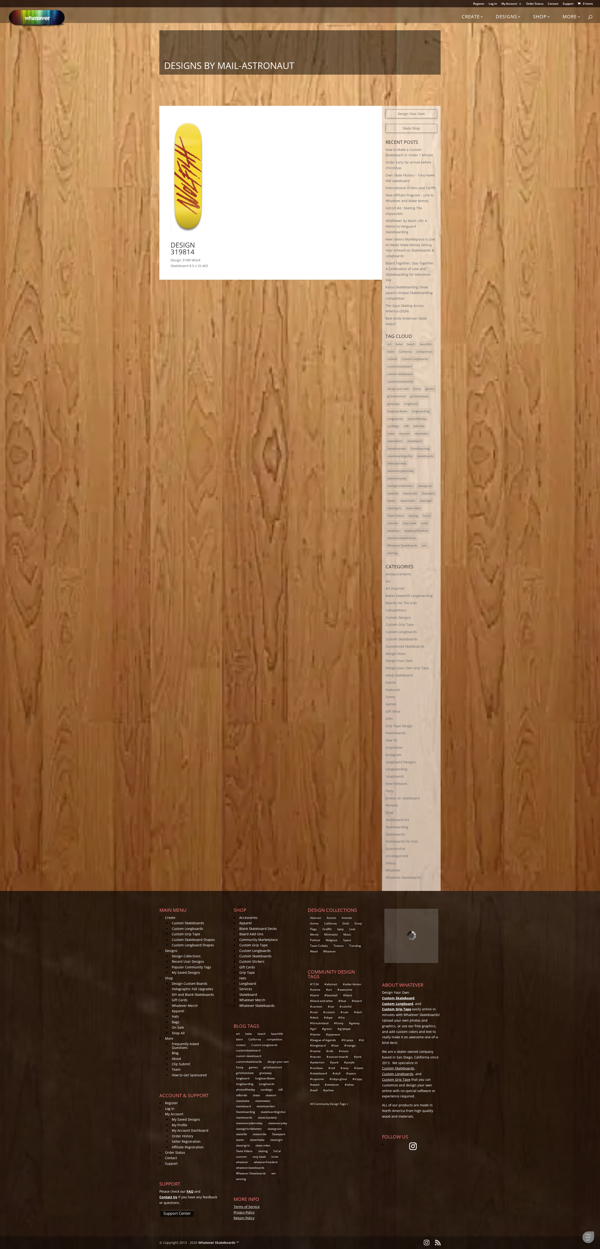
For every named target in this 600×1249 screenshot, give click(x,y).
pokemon (318, 1062)
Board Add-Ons (251, 934)
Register (478, 4)
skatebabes (394, 441)
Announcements (398, 574)
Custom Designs (398, 617)
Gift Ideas (393, 711)
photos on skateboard (403, 798)
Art (388, 581)
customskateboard (399, 366)
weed (315, 1085)
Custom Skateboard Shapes (193, 939)
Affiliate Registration (188, 1147)
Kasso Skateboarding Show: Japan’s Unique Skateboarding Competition (409, 293)
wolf (315, 1090)
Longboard (247, 983)
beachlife (426, 344)
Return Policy (244, 1218)
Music (347, 934)
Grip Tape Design (399, 726)
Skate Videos (395, 516)
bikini (390, 352)
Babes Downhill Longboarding (409, 595)
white (350, 1085)
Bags (175, 1022)
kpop (340, 929)
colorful (347, 1006)
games (429, 389)
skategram (425, 486)
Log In (493, 4)
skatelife (392, 493)
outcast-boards (338, 1057)
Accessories (248, 917)
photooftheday (417, 419)
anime (316, 990)
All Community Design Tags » (329, 1104)
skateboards (425, 456)
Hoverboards (396, 733)
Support (568, 4)
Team (176, 1069)
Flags (313, 929)
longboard (411, 404)
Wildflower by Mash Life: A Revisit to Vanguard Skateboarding (406, 226)
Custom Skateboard (398, 998)
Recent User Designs (188, 961)
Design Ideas (396, 653)
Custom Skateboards (402, 639)
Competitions (396, 610)
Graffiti (327, 929)
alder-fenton (353, 984)
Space (347, 940)
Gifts (389, 718)
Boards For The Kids (401, 603)
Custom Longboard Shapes (193, 945)
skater (391, 501)
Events (391, 682)
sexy (346, 1068)
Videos (391, 863)
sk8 (406, 426)
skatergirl (426, 501)
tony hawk (409, 523)
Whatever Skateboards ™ (218, 1242)
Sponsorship (395, 848)
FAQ (190, 1191)
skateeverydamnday (400, 471)
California (405, 352)
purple (350, 1062)
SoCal (426, 516)
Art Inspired (395, 588)
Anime (314, 923)
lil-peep (348, 1040)
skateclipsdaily (396, 463)
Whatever (393, 870)
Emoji (358, 923)
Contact (553, 4)
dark (359, 1012)
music (345, 1051)
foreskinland (320, 1023)
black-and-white (322, 1001)
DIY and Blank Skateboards (193, 994)
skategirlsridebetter (400, 486)
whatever (393, 531)
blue (343, 1001)
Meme (314, 934)
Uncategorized (397, 856)
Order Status (535, 4)
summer (392, 523)
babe (399, 344)
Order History (182, 1136)
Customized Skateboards (405, 646)
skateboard (414, 441)
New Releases (396, 783)
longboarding (420, 411)
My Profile (179, 1125)
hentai (316, 1034)
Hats (175, 1016)
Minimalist (331, 934)
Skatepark (428, 493)
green (328, 1029)
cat (332, 1006)
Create (471, 16)
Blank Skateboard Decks (258, 928)
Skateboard (248, 994)
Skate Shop (411, 128)
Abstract (315, 918)
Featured (393, 690)
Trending (355, 946)
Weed (314, 951)
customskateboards (400, 381)
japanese (334, 1034)
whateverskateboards (401, 538)
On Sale (178, 1027)
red (332, 1068)
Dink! (345, 923)
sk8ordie (418, 426)
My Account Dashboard (190, 1130)
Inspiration (394, 747)
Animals (347, 918)
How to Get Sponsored (189, 1075)
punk (335, 1062)
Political (315, 940)
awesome (346, 990)
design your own (398, 389)
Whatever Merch (185, 1005)
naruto (316, 1057)
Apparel (178, 1011)
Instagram (393, 754)
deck (315, 1018)
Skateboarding (420, 449)
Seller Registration (186, 1141)
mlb (330, 1051)
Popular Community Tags (191, 967)
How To (391, 740)
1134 (315, 984)
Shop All (178, 1033)
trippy (358, 1079)
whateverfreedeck (416, 531)
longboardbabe (397, 411)
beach (411, 344)
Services (245, 989)
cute (345, 1012)
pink (358, 1057)
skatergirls (394, 508)
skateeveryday (396, 478)
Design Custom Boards (189, 983)
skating (413, 516)
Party (390, 791)
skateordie (410, 493)
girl (314, 1029)
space (352, 1073)
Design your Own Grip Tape (407, 668)
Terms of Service (247, 1206)
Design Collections (186, 956)
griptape (345, 1029)
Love (352, 929)
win (424, 545)
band (315, 995)
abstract (331, 984)
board (358, 1001)
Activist (331, 918)
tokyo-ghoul (339, 1079)
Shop (540, 16)
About (176, 1058)
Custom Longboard (397, 1003)
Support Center (177, 1213)
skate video (413, 508)
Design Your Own (411, 113)
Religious (332, 940)
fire (342, 1018)
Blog (175, 1053)
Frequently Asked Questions (185, 1046)
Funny (390, 697)
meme (316, 1051)
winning (392, 553)
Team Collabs (319, 946)
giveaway (393, 404)
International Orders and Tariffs (411, 188)
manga (351, 1045)
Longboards (395, 419)
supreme (318, 1079)
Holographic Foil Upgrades (192, 989)
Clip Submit (181, 1064)
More (569, 16)
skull (338, 1073)
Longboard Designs (401, 762)
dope (329, 1018)
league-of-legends (324, 1040)
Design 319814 (183, 248)
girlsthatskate (419, 396)
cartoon (317, 1006)
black (348, 995)
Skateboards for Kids (402, 841)
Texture (339, 946)
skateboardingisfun (399, 456)
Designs (506, 16)
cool (315, 1012)
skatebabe (421, 433)
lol (362, 1040)
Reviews (392, 805)
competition (424, 352)
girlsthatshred (396, 396)
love (336, 1045)
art (389, 344)
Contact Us (168, 1197)
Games (391, 704)
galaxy (355, 1023)
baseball (332, 995)
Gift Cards (180, 1000)
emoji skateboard (399, 675)
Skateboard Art (397, 819)
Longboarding (396, 769)
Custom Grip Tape (400, 624)
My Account (509, 4)
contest (392, 359)
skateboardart (396, 449)
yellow (329, 1090)
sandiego (393, 426)
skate (390, 433)
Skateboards (395, 834)
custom (330, 1012)
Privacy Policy (244, 1212)
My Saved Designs (186, 972)
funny (417, 389)
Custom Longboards (415, 359)
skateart (404, 433)
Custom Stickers (251, 961)
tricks (424, 523)
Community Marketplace (258, 939)
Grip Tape (247, 972)
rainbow (317, 1068)
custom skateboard (399, 374)
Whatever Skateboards (402, 545)
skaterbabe (407, 501)
